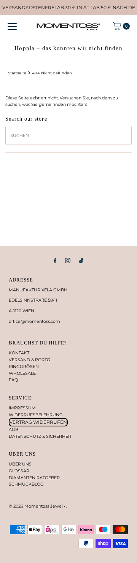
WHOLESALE (22, 373)
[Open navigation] (12, 26)
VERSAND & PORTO (29, 359)
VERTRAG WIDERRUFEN (38, 422)
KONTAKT (19, 352)
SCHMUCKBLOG (26, 484)
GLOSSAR (19, 470)
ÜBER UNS (20, 464)
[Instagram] (67, 260)
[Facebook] (55, 260)
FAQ (13, 379)
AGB (13, 429)
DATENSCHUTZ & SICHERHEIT (40, 436)
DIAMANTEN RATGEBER (34, 477)
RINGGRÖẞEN (24, 366)
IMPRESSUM (22, 407)
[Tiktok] (81, 260)
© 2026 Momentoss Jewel (36, 506)
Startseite (17, 73)
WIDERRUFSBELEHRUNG (36, 414)
